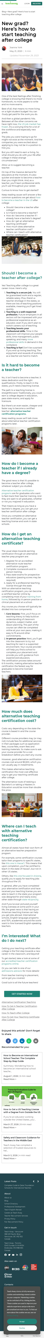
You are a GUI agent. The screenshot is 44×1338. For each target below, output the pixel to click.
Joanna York (16, 47)
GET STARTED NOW (22, 994)
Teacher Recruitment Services (16, 1216)
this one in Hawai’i (15, 863)
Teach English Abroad (12, 1210)
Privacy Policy (9, 1219)
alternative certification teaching (19, 1002)
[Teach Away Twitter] (9, 1255)
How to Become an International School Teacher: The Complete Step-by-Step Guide (20, 1058)
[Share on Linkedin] (22, 1041)
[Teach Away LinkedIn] (17, 1255)
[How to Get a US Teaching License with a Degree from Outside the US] (22, 1106)
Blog (4, 12)
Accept (22, 1321)
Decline (22, 1328)
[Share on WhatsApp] (28, 1041)
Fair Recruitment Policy (13, 1222)
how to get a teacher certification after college (19, 1007)
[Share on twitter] (15, 1041)
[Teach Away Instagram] (21, 1255)
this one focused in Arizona (27, 876)
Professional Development (14, 1207)
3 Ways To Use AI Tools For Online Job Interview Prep (19, 1186)
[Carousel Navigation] (36, 1182)
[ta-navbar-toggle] (2, 4)
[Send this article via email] (35, 1041)
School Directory (11, 1204)
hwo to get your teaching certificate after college (20, 1018)
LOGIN (27, 4)
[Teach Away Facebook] (5, 1255)
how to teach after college (16, 1013)
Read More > (9, 1079)
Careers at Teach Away (13, 1213)
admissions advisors (12, 971)
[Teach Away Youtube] (13, 1255)
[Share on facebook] (8, 1041)
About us (8, 1198)
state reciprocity (30, 899)
